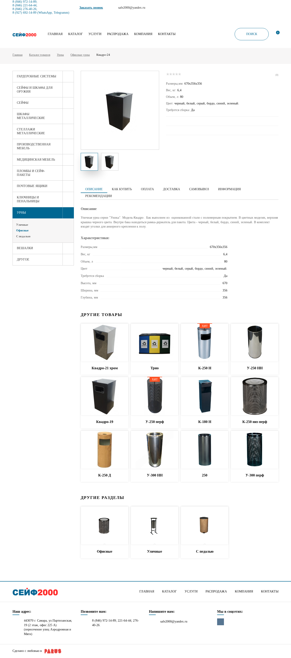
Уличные (22, 224)
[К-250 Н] (204, 343)
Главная (55, 34)
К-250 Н (204, 368)
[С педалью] (204, 525)
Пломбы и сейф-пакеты (31, 173)
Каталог (75, 34)
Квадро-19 (104, 422)
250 (204, 475)
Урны (60, 54)
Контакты (167, 34)
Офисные (22, 230)
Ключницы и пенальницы (28, 199)
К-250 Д (104, 475)
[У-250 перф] (154, 396)
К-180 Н (204, 422)
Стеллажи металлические (31, 131)
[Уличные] (154, 525)
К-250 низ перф (254, 422)
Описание (94, 189)
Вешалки (25, 248)
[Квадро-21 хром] (104, 343)
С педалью (23, 236)
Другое (23, 259)
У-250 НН (255, 368)
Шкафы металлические (31, 116)
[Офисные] (104, 525)
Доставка (171, 189)
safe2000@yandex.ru (173, 621)
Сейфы (22, 102)
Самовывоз (199, 189)
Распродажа (117, 34)
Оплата (147, 189)
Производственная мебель (33, 146)
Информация (229, 189)
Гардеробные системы (36, 76)
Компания (143, 34)
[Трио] (154, 343)
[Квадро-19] (104, 396)
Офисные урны (80, 54)
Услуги (94, 34)
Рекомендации (98, 196)
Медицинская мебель (36, 159)
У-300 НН (155, 475)
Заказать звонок (91, 7)
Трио (155, 368)
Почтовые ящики (32, 186)
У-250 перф (155, 422)
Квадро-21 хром (105, 368)
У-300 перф (255, 475)
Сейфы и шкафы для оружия (35, 89)
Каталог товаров (39, 54)
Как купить (122, 189)
